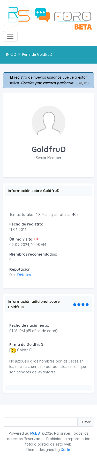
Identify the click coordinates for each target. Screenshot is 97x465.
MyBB (35, 433)
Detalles (24, 274)
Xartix (66, 449)
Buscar (86, 422)
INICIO (11, 54)
